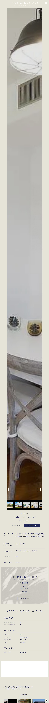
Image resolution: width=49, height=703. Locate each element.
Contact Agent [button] (16, 525)
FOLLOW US (24, 694)
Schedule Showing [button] (32, 525)
